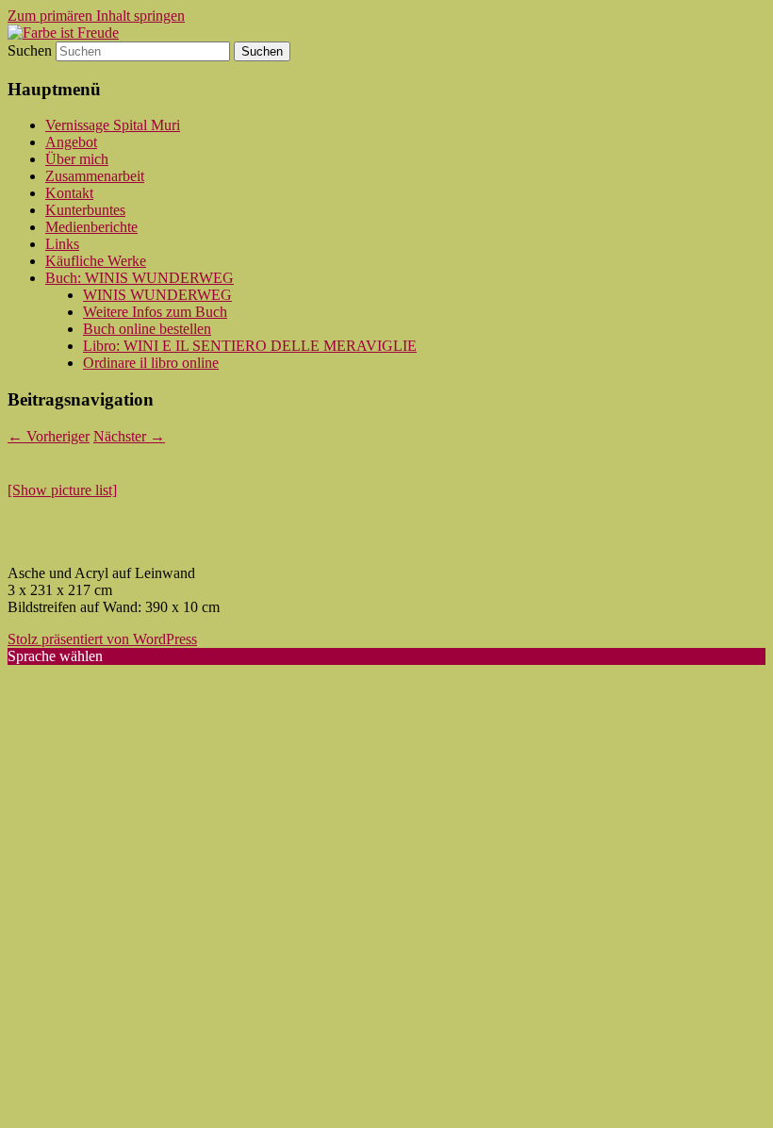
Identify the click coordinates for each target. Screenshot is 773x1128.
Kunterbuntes (85, 210)
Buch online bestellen (147, 329)
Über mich (76, 159)
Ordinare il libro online (151, 363)
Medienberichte (91, 227)
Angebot (71, 142)
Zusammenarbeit (94, 176)
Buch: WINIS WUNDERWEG (139, 278)
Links (62, 244)
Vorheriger (49, 436)
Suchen (30, 50)
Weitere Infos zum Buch (155, 312)
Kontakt (69, 193)
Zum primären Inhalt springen (96, 16)
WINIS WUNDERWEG (157, 295)
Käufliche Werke (95, 261)
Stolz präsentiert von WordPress (102, 639)
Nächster (129, 436)
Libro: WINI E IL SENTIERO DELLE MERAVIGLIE (250, 346)
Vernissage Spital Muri (112, 125)
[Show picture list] (62, 490)
